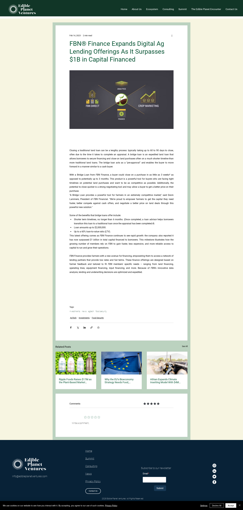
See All (185, 346)
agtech (91, 311)
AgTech (73, 318)
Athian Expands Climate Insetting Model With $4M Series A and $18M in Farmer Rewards (166, 381)
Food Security (98, 318)
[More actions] (172, 35)
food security (101, 311)
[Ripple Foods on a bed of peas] (76, 363)
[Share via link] (91, 327)
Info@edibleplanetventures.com (29, 476)
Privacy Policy (111, 505)
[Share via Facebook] (70, 327)
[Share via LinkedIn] (84, 327)
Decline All (216, 505)
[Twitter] (214, 476)
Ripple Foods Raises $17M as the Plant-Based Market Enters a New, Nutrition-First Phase (75, 381)
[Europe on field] (121, 363)
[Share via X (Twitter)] (77, 327)
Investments (74, 311)
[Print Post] (98, 327)
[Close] (239, 505)
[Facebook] (214, 482)
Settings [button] (203, 505)
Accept (231, 505)
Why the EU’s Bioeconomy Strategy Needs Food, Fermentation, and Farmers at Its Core (121, 381)
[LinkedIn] (214, 471)
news (84, 311)
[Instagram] (214, 465)
